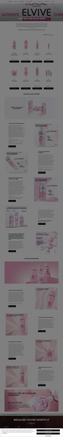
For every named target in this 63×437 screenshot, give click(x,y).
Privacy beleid (5, 433)
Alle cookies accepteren (48, 430)
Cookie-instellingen (48, 435)
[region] (31, 432)
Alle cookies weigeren (48, 433)
